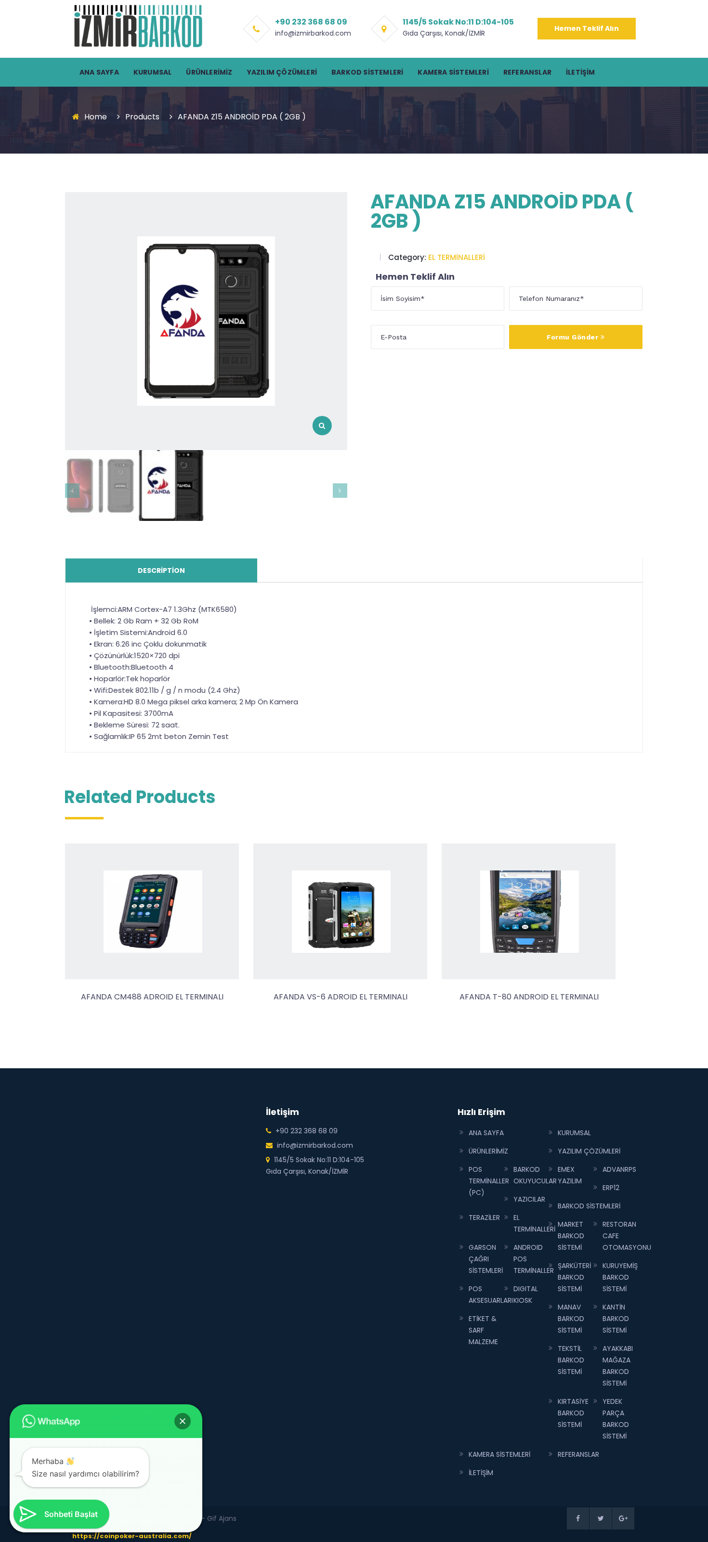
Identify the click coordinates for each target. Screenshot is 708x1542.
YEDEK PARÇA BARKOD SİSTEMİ (616, 1419)
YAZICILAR (529, 1199)
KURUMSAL (152, 72)
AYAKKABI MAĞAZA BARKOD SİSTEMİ (618, 1366)
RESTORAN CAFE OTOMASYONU (627, 1235)
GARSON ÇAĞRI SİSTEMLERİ (486, 1259)
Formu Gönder (574, 337)
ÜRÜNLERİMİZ (209, 72)
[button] (182, 1421)
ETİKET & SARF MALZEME (483, 1330)
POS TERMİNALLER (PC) (489, 1181)
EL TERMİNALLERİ (456, 257)
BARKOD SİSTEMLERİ (367, 72)
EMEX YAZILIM (570, 1175)
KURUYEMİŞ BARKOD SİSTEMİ (620, 1277)
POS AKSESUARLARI (491, 1294)
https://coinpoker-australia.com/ (132, 1536)
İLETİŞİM (580, 72)
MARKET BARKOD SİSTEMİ (571, 1235)
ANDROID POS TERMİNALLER (533, 1259)
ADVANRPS (619, 1169)
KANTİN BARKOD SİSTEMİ (616, 1318)
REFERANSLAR (527, 72)
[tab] (161, 570)
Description (161, 570)
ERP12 (611, 1187)
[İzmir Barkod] (137, 25)
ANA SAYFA (99, 72)
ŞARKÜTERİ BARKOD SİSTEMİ (574, 1277)
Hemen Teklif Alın (586, 28)
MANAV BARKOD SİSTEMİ (571, 1318)
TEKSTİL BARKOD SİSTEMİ (571, 1360)
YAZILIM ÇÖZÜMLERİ (282, 72)
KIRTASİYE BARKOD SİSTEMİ (573, 1413)
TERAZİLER (484, 1217)
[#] (578, 1518)
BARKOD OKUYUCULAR (535, 1175)
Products (142, 116)
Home (95, 116)
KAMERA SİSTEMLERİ (453, 72)
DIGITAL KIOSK (525, 1294)
